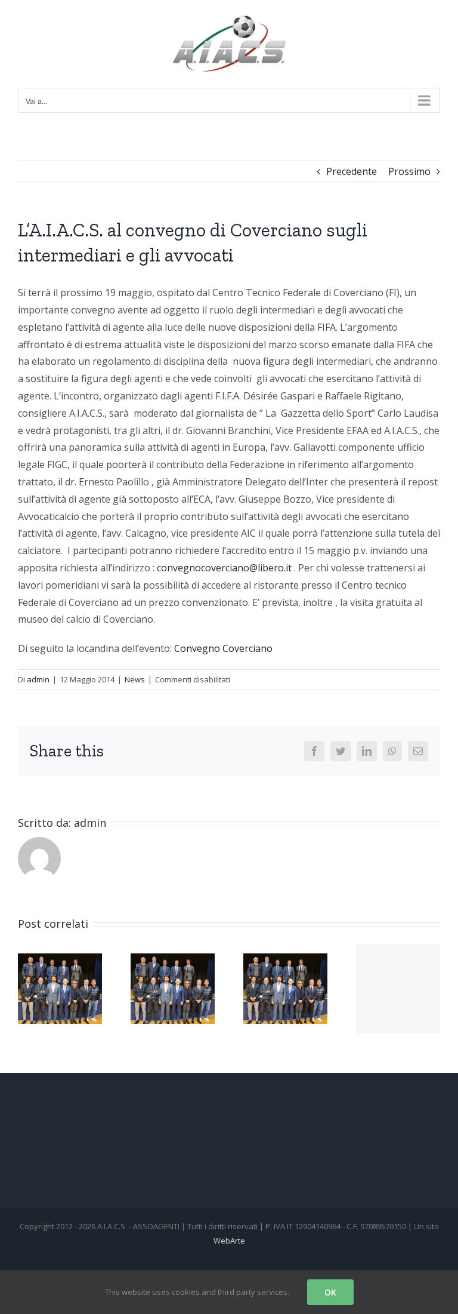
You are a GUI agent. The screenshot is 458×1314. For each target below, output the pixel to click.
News (135, 679)
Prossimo (409, 171)
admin (38, 679)
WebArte (229, 1240)
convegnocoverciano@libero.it (224, 567)
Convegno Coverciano (223, 648)
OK (330, 1292)
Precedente (351, 171)
